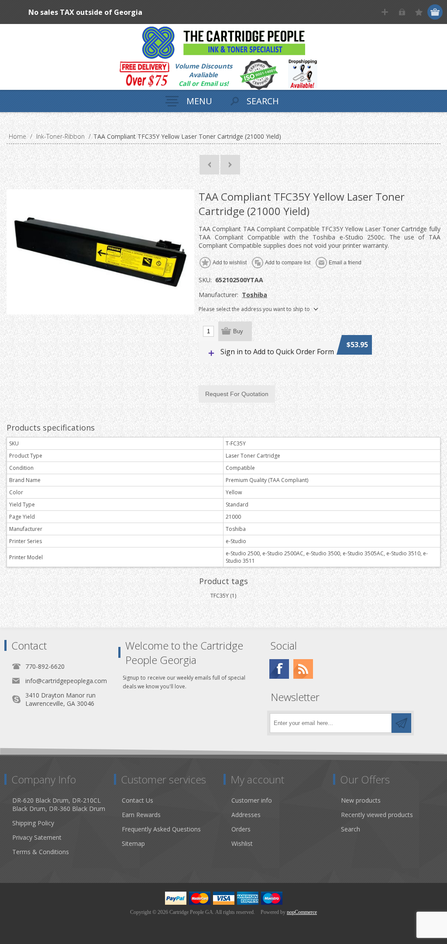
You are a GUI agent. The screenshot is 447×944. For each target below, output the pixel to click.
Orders (241, 829)
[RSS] (303, 669)
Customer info (251, 800)
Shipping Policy (33, 823)
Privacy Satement (37, 837)
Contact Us (137, 800)
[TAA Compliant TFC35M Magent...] (209, 164)
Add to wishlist (230, 263)
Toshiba (254, 295)
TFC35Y (219, 595)
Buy (238, 331)
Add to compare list (287, 263)
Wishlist (242, 843)
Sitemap (133, 843)
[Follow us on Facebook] (279, 669)
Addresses (246, 815)
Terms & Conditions (40, 852)
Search (350, 829)
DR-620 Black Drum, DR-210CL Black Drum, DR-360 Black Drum (58, 804)
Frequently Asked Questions (161, 829)
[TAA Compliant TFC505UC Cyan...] (230, 164)
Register (384, 12)
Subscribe (401, 723)
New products (361, 800)
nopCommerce (302, 912)
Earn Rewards (141, 815)
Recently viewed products (377, 815)
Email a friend (345, 263)
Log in (401, 12)
